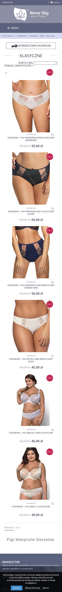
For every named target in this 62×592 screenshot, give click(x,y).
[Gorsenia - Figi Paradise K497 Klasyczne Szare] (31, 178)
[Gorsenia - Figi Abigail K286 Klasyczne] (31, 400)
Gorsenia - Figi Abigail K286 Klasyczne (31, 433)
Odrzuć (46, 588)
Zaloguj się (7, 2)
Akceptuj (16, 588)
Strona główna (8, 36)
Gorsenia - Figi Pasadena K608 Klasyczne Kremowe (31, 139)
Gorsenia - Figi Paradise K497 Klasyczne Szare (31, 212)
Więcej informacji (32, 588)
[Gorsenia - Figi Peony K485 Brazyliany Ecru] (31, 326)
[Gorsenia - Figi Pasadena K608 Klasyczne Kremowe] (31, 100)
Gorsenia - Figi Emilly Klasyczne (31, 506)
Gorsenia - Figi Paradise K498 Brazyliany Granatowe (31, 286)
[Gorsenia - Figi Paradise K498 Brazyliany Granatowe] (31, 252)
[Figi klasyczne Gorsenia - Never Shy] (31, 14)
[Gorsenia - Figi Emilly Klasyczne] (31, 473)
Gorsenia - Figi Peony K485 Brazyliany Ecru (31, 360)
